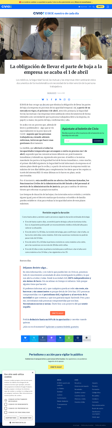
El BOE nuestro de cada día (63, 384)
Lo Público (60, 388)
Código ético (96, 392)
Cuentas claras (80, 396)
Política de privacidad (87, 425)
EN (90, 7)
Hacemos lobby (80, 402)
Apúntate (83, 7)
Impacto (95, 383)
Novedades (78, 389)
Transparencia (62, 404)
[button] (18, 422)
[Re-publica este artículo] (69, 99)
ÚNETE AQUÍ (57, 313)
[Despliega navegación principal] (107, 6)
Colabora (95, 399)
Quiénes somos (80, 392)
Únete (100, 6)
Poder (59, 407)
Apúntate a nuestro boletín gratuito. (62, 327)
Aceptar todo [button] (11, 418)
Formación (95, 389)
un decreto (45, 104)
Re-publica (95, 396)
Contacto (95, 402)
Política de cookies (100, 425)
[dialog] (18, 398)
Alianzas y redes (80, 399)
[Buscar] (93, 7)
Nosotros (78, 383)
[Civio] (6, 6)
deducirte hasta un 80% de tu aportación (49, 319)
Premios (95, 386)
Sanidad (59, 392)
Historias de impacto (82, 386)
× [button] (32, 372)
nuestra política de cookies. (13, 395)
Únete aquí (96, 417)
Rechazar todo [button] (26, 418)
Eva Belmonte (51, 93)
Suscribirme (98, 141)
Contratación (61, 398)
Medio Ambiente (62, 401)
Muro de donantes (98, 405)
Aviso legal (76, 425)
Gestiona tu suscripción (96, 413)
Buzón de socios (97, 408)
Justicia (59, 395)
